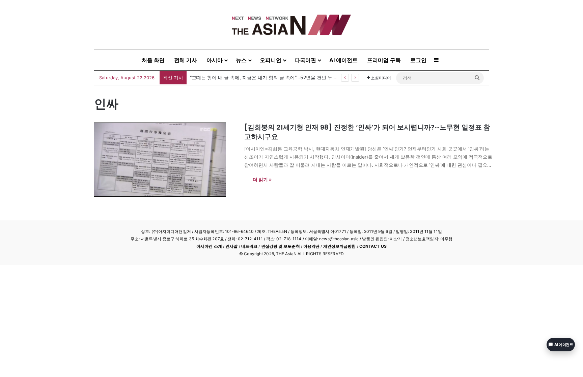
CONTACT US (373, 246)
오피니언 (270, 60)
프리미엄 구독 (384, 60)
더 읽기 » (262, 179)
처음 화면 (153, 60)
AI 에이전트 (343, 60)
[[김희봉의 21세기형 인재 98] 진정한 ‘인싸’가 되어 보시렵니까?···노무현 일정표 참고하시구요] (165, 160)
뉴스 (241, 60)
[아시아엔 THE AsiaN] (291, 25)
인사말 (231, 246)
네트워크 (249, 246)
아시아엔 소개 (209, 246)
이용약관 (311, 246)
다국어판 (305, 60)
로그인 (418, 60)
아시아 (214, 60)
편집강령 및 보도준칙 (280, 246)
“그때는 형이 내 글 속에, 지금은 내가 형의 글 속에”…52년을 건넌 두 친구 (266, 77)
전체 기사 (185, 60)
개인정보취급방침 (339, 246)
